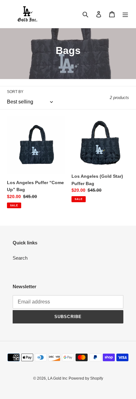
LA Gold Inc (57, 378)
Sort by (15, 92)
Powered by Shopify (86, 378)
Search (20, 258)
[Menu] (125, 14)
